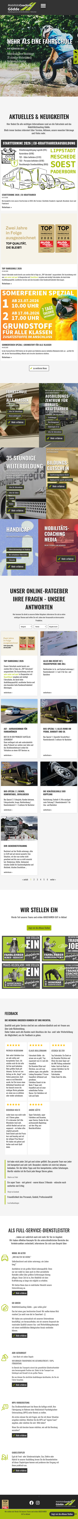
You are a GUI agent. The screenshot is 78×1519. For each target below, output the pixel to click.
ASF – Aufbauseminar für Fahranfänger (15, 730)
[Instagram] (38, 1503)
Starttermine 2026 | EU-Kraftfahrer (19, 194)
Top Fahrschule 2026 (12, 268)
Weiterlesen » (8, 692)
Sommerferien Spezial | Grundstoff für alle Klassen (26, 344)
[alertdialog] (39, 1514)
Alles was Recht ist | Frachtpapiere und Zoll (54, 662)
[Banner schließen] (76, 1514)
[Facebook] (31, 1503)
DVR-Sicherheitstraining (15, 845)
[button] (43, 6)
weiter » (53, 879)
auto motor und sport (11, 277)
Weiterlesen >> (7, 207)
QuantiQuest (34, 277)
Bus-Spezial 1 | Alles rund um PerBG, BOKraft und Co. (57, 730)
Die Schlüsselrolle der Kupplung (54, 793)
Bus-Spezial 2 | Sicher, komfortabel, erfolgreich (16, 793)
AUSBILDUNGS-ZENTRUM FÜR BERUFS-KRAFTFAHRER (57, 402)
